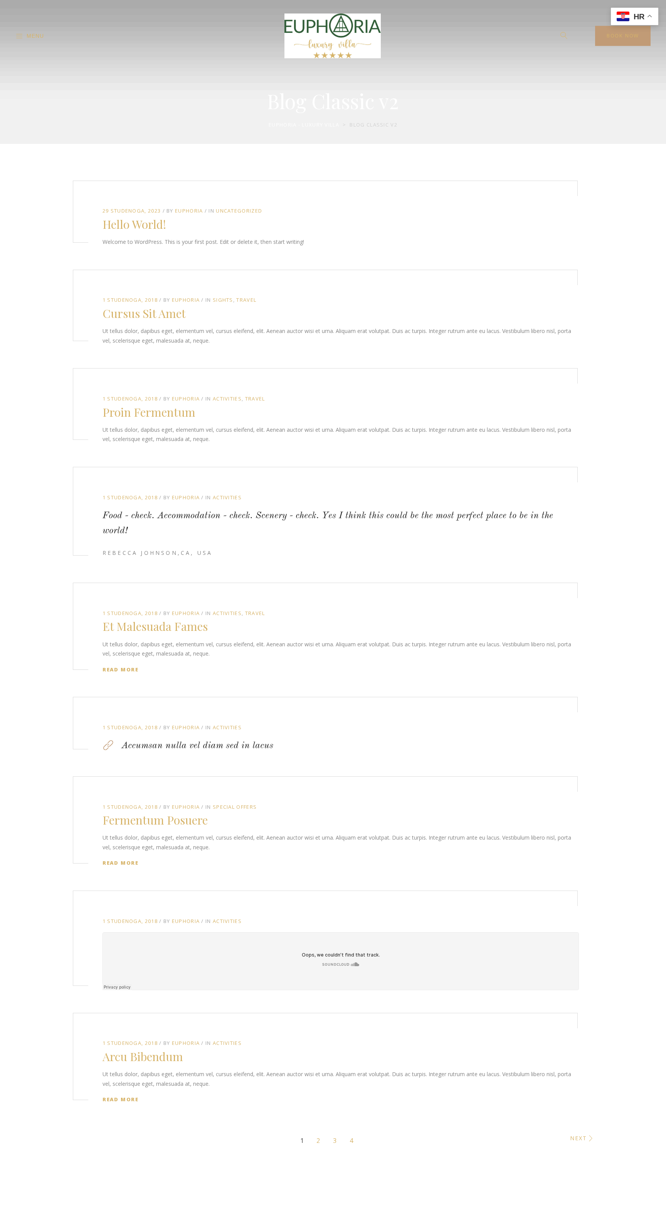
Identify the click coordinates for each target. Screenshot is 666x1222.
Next (578, 1138)
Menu (35, 36)
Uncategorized (239, 210)
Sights (223, 299)
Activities (227, 398)
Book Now (623, 35)
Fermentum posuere (155, 820)
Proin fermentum (149, 412)
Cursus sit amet (144, 313)
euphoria (189, 210)
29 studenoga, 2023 (132, 210)
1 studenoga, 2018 (130, 299)
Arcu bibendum (143, 1056)
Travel (246, 299)
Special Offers (235, 806)
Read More (121, 669)
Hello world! (134, 224)
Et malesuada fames (155, 626)
